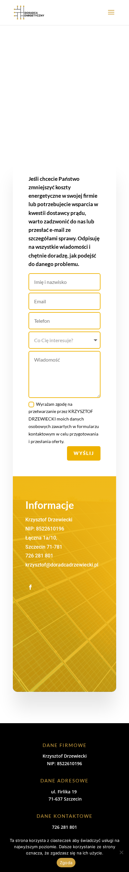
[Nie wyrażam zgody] (121, 852)
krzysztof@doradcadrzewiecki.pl (61, 565)
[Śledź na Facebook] (30, 587)
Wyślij (84, 453)
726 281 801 (39, 556)
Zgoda (66, 862)
